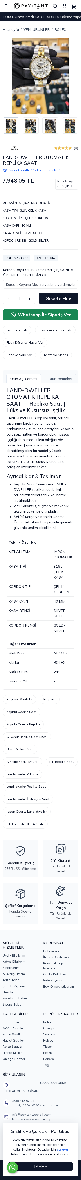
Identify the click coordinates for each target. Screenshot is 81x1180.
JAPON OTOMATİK (37, 203)
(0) (76, 148)
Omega (48, 1028)
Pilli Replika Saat (62, 762)
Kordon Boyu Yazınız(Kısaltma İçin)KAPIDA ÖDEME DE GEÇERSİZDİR (38, 272)
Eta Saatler (11, 1022)
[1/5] (56, 148)
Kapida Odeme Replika (23, 724)
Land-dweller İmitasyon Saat (28, 799)
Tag (46, 1065)
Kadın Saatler (13, 1034)
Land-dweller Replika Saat (26, 787)
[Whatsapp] (12, 1167)
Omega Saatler (14, 1059)
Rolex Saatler (12, 1046)
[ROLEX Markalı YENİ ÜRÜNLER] (14, 148)
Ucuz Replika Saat (20, 749)
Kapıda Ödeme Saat (21, 712)
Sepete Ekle (58, 298)
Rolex (47, 1022)
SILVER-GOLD (34, 233)
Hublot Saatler (13, 1040)
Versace (49, 1034)
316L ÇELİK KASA (33, 210)
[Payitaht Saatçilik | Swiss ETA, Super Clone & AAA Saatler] (31, 6)
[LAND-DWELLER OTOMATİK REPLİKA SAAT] (40, 76)
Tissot (47, 1046)
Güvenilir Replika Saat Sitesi (27, 737)
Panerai (49, 1059)
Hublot (48, 1040)
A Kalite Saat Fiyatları (22, 762)
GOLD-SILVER (39, 240)
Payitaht (49, 699)
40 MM (26, 225)
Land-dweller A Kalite (22, 774)
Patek (47, 1053)
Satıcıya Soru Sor (19, 355)
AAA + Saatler (13, 1028)
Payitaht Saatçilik (19, 699)
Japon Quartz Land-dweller (27, 811)
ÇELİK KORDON (36, 218)
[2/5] (57, 148)
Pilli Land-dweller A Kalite (25, 824)
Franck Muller (12, 1053)
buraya (62, 1149)
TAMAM (40, 1166)
